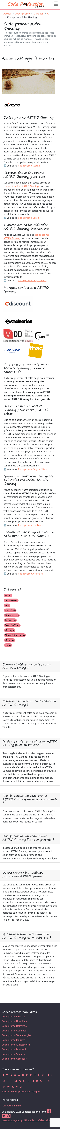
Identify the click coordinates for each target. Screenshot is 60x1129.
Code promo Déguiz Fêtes (32, 469)
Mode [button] (8, 595)
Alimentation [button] (12, 615)
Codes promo (22, 13)
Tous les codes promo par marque (21, 1091)
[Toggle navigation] (56, 4)
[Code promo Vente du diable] (18, 335)
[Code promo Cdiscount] (18, 303)
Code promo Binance (13, 1016)
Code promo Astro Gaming (22, 17)
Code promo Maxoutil (14, 1049)
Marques (38, 13)
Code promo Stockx (29, 165)
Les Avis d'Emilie (12, 1105)
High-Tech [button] (10, 610)
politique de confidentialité (36, 1120)
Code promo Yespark (13, 1054)
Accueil (7, 13)
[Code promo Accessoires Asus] (42, 335)
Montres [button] (9, 640)
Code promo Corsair (29, 217)
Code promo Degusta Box (32, 280)
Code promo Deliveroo (14, 1026)
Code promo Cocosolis (14, 1058)
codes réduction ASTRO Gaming (21, 186)
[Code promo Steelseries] (18, 320)
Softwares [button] (10, 620)
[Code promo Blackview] (12, 350)
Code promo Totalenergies (16, 1035)
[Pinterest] (8, 1116)
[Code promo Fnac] (36, 350)
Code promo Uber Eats (14, 1021)
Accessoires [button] (11, 600)
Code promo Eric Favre (30, 525)
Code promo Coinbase (14, 1030)
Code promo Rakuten (13, 1040)
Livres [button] (8, 645)
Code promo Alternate (30, 573)
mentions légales (11, 1120)
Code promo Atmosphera (16, 1044)
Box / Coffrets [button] (12, 625)
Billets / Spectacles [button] (15, 635)
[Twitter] (4, 1116)
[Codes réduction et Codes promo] (25, 4)
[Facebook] (49, 1111)
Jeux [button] (7, 605)
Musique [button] (9, 630)
